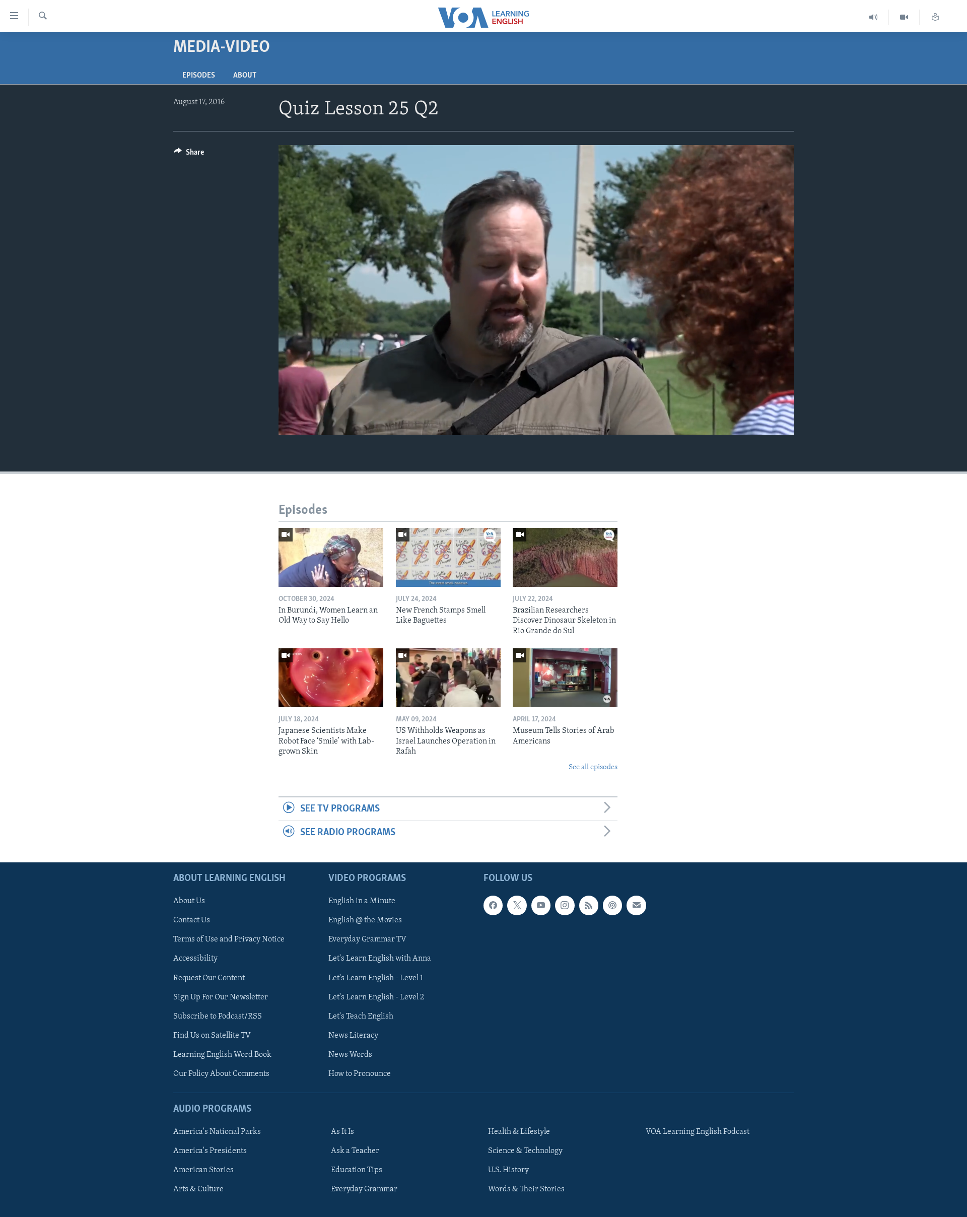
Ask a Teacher (355, 1151)
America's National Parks (217, 1132)
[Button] (189, 154)
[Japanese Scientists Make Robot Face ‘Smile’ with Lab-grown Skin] (331, 677)
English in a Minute (361, 901)
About (244, 76)
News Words (350, 1054)
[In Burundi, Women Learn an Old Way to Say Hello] (331, 557)
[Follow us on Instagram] (564, 905)
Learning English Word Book (222, 1054)
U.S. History (508, 1170)
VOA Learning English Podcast (697, 1132)
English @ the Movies (365, 920)
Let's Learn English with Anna (379, 959)
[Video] (904, 17)
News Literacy (353, 1035)
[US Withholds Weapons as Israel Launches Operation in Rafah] (448, 677)
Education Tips (356, 1170)
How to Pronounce (359, 1073)
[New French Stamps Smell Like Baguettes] (448, 557)
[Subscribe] (636, 905)
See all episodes (593, 767)
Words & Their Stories (526, 1189)
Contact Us (191, 920)
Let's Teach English (360, 1016)
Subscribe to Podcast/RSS (217, 1016)
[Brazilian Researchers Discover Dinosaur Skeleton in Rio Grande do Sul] (565, 557)
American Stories (203, 1170)
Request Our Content (209, 978)
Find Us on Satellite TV (212, 1035)
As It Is (342, 1132)
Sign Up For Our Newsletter (220, 997)
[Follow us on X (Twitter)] (516, 905)
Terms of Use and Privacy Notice (229, 939)
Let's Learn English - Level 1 (375, 978)
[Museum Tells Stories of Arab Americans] (565, 677)
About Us (189, 901)
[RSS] (588, 905)
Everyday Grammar (364, 1189)
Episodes (198, 76)
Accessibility (195, 959)
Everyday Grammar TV (367, 939)
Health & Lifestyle (519, 1132)
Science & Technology (525, 1151)
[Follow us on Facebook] (493, 905)
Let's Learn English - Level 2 (376, 997)
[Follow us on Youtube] (540, 905)
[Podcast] (612, 905)
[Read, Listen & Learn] (935, 17)
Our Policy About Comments (221, 1073)
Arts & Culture (198, 1189)
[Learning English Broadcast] (873, 17)
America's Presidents (210, 1151)
